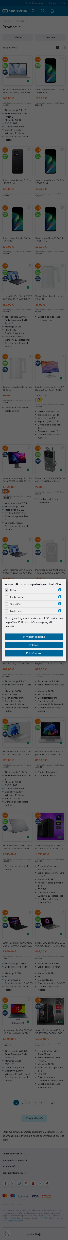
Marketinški (16, 611)
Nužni (13, 590)
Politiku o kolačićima (28, 622)
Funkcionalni (16, 597)
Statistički (15, 604)
